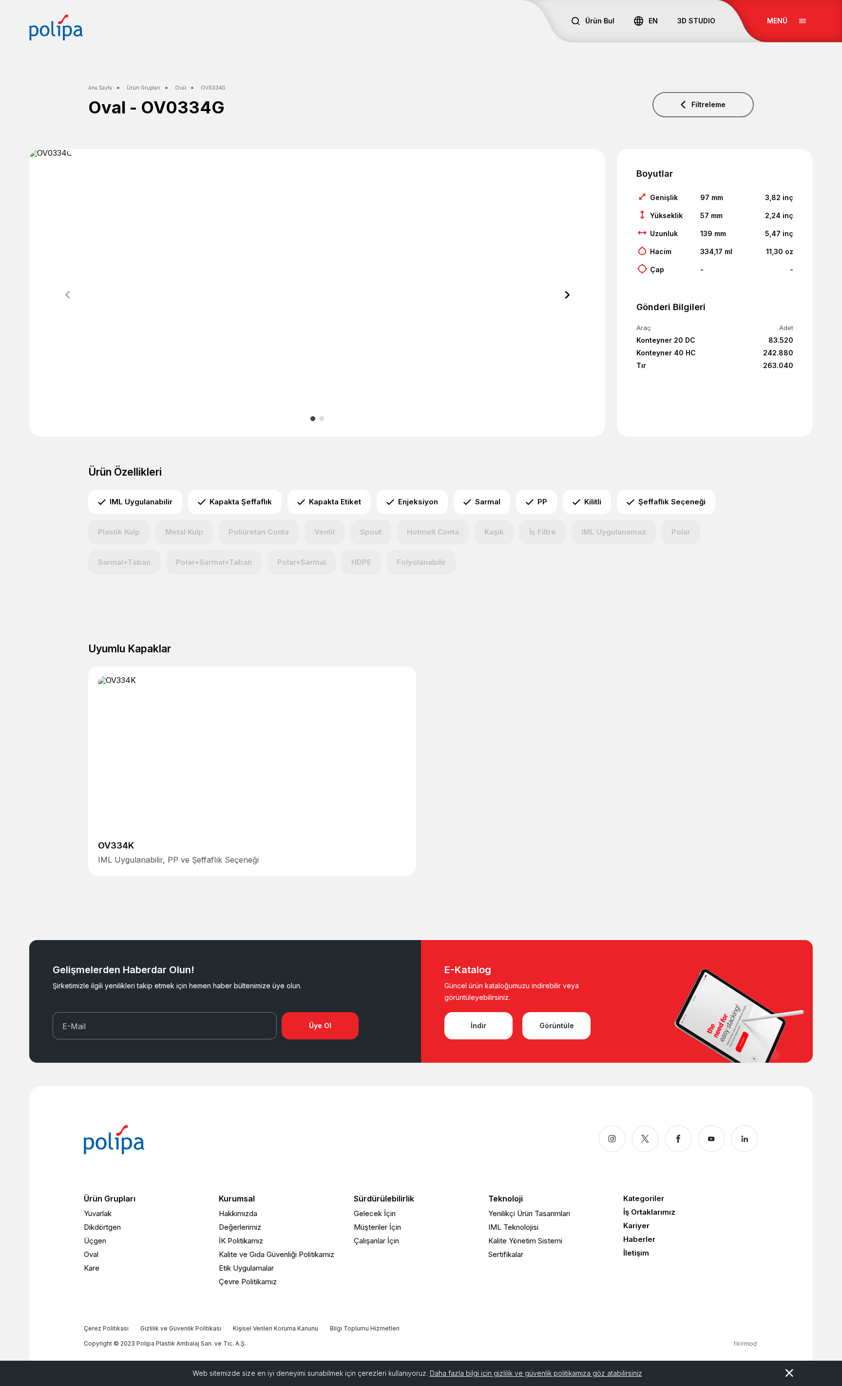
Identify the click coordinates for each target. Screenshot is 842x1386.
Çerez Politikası (106, 1328)
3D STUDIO (696, 21)
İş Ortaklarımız (649, 1212)
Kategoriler (643, 1198)
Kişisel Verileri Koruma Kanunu (275, 1328)
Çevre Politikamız (248, 1281)
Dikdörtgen (102, 1227)
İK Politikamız (241, 1240)
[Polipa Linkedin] (744, 1138)
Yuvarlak (98, 1213)
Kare (91, 1268)
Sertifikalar (505, 1254)
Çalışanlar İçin (376, 1240)
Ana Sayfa (100, 88)
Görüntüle (556, 1025)
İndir (478, 1025)
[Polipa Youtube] (711, 1138)
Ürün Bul (599, 21)
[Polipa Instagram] (612, 1138)
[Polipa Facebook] (678, 1138)
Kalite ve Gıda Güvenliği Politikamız (276, 1254)
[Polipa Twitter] (645, 1138)
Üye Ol (320, 1025)
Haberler (639, 1239)
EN (653, 21)
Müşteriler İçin (377, 1227)
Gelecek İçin (375, 1213)
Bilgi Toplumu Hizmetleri (365, 1328)
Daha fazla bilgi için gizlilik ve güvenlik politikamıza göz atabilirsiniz (536, 1373)
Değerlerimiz (240, 1227)
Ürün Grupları (143, 88)
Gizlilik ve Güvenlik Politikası (180, 1328)
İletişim (636, 1252)
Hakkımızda (238, 1213)
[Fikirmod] (745, 1343)
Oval (180, 88)
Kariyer (636, 1225)
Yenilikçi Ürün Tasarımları (529, 1213)
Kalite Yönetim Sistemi (525, 1240)
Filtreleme (708, 104)
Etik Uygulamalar (246, 1268)
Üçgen (95, 1240)
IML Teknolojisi (513, 1227)
